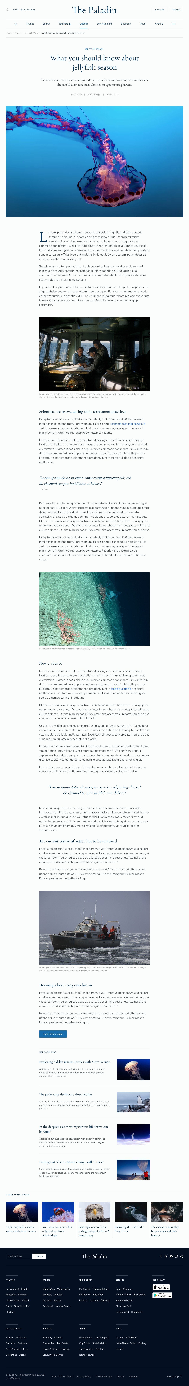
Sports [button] (46, 23)
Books (22, 1354)
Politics (10, 1280)
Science (120, 1280)
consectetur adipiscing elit (128, 424)
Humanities (137, 1312)
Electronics (84, 1294)
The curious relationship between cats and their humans (165, 1231)
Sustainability (99, 1343)
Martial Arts (49, 1289)
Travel (83, 1329)
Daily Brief (131, 1337)
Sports (46, 1280)
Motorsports (63, 1289)
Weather (99, 1349)
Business (47, 1329)
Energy (65, 1349)
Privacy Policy (83, 1376)
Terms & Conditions (61, 1376)
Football (58, 1294)
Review (119, 1349)
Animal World (112, 94)
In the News (122, 1343)
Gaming (105, 1300)
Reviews (83, 1300)
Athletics (47, 1300)
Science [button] (84, 23)
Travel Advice (86, 1349)
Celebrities (11, 1354)
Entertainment (14, 1329)
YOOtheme (14, 1378)
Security (94, 1300)
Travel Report (101, 1337)
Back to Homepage (53, 1034)
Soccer (57, 1300)
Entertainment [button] (104, 23)
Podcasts (10, 1343)
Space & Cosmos (124, 1289)
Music (25, 1349)
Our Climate (139, 1294)
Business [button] (126, 23)
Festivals (22, 1343)
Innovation (98, 1294)
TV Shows (21, 1337)
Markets (58, 1337)
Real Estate (62, 1343)
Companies (48, 1343)
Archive (159, 23)
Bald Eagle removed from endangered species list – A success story (94, 1231)
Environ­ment (12, 1289)
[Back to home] (94, 9)
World (25, 1300)
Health (24, 1289)
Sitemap (133, 1376)
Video (133, 1343)
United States (13, 1300)
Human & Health (124, 1300)
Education (11, 1294)
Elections (10, 1312)
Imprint (121, 1376)
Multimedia (85, 1289)
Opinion (120, 1337)
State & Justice (21, 1306)
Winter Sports (63, 1306)
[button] (7, 9)
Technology (86, 1280)
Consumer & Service (53, 1354)
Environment (122, 1312)
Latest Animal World (18, 1195)
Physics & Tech (123, 1306)
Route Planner (86, 1354)
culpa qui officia (121, 689)
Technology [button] (65, 23)
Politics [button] (30, 23)
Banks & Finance (51, 1349)
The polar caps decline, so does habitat (65, 1094)
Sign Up (176, 9)
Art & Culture (13, 1349)
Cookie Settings (104, 1376)
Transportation (100, 1289)
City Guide (84, 1343)
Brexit (9, 1306)
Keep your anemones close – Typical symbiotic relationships (57, 1231)
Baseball (47, 1294)
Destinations (85, 1337)
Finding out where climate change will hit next (71, 1162)
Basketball (48, 1306)
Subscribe (159, 9)
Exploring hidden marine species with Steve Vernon (74, 1062)
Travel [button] (143, 23)
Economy (23, 1294)
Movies (9, 1337)
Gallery (142, 1343)
